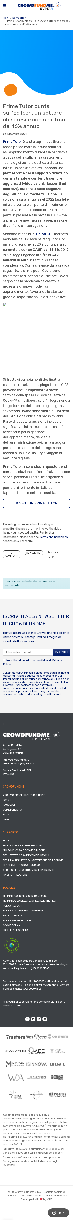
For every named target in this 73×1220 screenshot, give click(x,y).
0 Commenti (11, 554)
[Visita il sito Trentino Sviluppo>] (36, 1077)
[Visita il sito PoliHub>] (15, 1094)
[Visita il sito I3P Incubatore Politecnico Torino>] (57, 1077)
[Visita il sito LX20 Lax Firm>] (15, 1050)
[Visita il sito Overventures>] (57, 1050)
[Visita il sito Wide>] (36, 1050)
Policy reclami (12, 905)
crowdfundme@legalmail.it (18, 763)
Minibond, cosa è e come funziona (24, 850)
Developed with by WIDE (36, 1199)
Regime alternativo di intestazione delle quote (33, 860)
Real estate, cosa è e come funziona (26, 855)
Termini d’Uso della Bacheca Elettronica (29, 900)
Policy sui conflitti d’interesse (23, 910)
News (6, 819)
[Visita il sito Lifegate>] (57, 1064)
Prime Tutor (12, 142)
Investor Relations (15, 874)
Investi (7, 799)
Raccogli (9, 804)
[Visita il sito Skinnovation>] (57, 1036)
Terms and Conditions (54, 537)
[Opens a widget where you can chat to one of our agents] (58, 1213)
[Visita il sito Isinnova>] (36, 1064)
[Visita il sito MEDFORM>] (15, 1064)
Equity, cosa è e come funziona (23, 845)
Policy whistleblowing (18, 920)
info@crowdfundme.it (49, 694)
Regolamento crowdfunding (21, 865)
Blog (5, 18)
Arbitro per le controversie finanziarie (28, 869)
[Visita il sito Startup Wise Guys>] (36, 1037)
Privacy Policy (60, 682)
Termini (9, 684)
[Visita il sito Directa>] (57, 1094)
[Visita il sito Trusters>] (15, 1037)
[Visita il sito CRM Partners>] (36, 1095)
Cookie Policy (11, 925)
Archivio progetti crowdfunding (24, 795)
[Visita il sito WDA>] (15, 1077)
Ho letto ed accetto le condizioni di (32, 662)
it (4, 724)
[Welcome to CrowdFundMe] (39, 5)
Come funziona (12, 809)
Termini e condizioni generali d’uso (25, 895)
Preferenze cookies (15, 930)
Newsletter (19, 18)
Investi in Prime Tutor (36, 503)
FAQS (6, 840)
